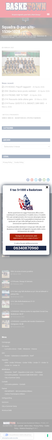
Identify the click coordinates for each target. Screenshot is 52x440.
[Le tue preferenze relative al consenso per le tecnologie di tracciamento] (47, 435)
